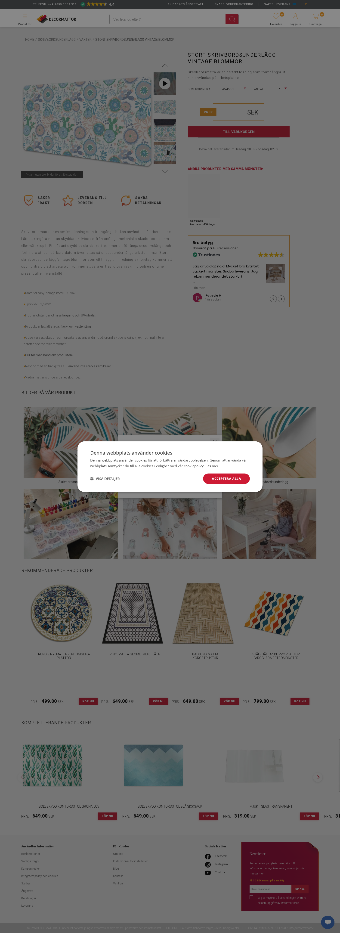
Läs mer (212, 465)
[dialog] (170, 466)
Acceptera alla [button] (226, 478)
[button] (105, 478)
